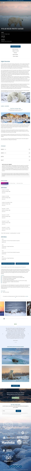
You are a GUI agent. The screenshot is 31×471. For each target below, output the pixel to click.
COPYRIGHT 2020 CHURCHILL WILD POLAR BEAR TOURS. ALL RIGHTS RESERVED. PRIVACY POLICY (15, 469)
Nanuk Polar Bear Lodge (21, 456)
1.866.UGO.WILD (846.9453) (23, 450)
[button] (4, 183)
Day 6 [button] (2, 156)
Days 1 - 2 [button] (3, 149)
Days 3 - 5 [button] (3, 153)
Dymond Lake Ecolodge (21, 457)
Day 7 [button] (2, 160)
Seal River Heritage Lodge (21, 455)
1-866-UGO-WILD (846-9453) (20, 296)
